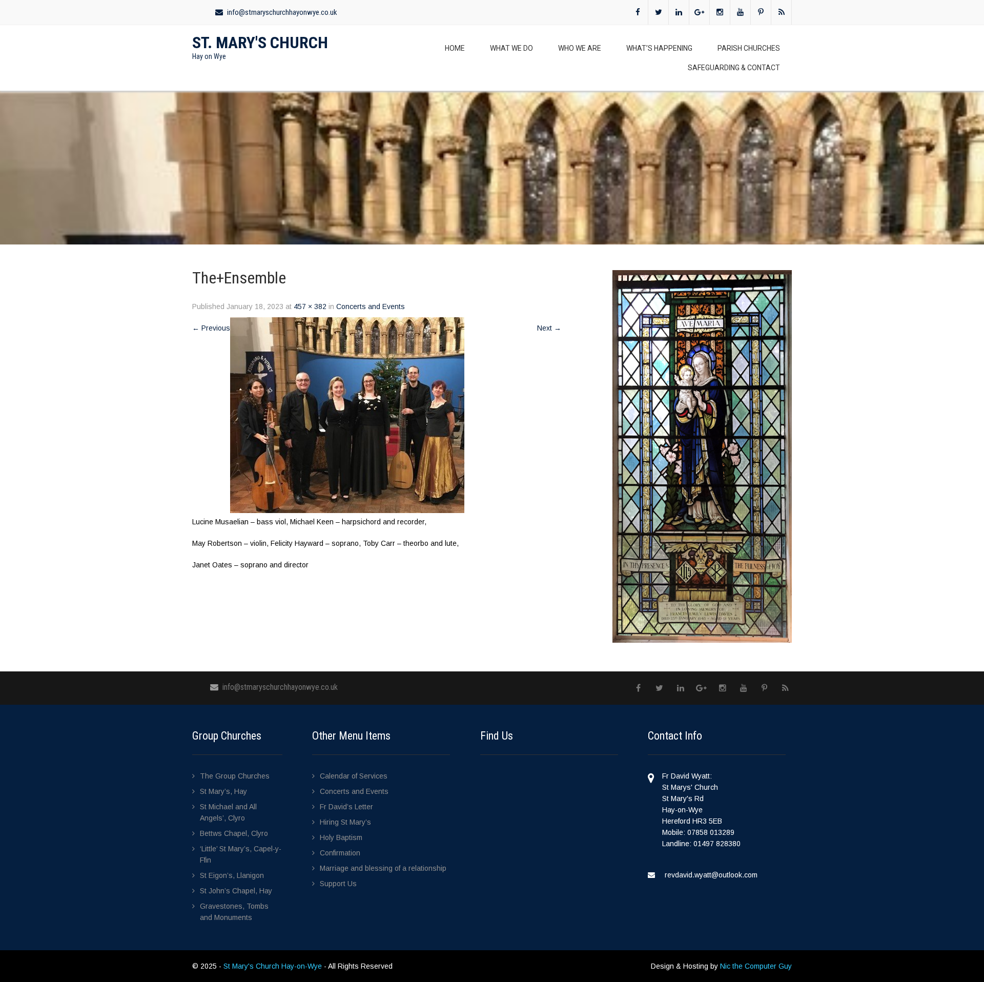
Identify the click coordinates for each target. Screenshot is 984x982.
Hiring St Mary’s (345, 822)
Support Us (338, 883)
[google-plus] (699, 12)
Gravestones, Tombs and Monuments (234, 912)
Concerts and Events (370, 306)
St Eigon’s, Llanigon (232, 875)
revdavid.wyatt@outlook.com (711, 875)
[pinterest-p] (761, 12)
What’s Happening (659, 48)
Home (455, 48)
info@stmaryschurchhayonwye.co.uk (282, 12)
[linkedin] (679, 12)
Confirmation (340, 853)
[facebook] (638, 12)
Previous (211, 328)
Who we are (579, 48)
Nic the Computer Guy (756, 966)
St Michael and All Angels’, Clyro (228, 812)
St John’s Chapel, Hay (236, 891)
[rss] (781, 12)
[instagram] (720, 12)
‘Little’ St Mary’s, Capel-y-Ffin (240, 854)
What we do (511, 48)
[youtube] (740, 12)
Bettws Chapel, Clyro (234, 833)
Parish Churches (748, 48)
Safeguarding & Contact (734, 68)
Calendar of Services (353, 776)
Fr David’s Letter (346, 807)
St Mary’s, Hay (223, 791)
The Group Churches (235, 776)
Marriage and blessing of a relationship (383, 868)
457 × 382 (310, 306)
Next (549, 328)
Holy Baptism (341, 837)
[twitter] (658, 12)
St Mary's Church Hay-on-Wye (273, 966)
